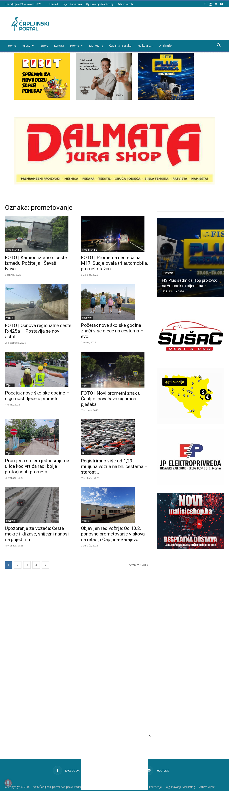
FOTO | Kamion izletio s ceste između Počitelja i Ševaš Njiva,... (36, 263)
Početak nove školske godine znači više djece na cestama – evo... (112, 331)
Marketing (96, 45)
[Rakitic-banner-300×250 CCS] (104, 98)
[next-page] (45, 565)
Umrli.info (165, 45)
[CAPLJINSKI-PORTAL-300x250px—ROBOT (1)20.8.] (42, 98)
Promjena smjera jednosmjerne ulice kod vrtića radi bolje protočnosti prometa (37, 466)
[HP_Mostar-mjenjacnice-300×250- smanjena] (190, 423)
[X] (216, 4)
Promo (74, 45)
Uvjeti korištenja (72, 4)
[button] (218, 46)
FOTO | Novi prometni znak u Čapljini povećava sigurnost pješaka (110, 398)
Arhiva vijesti (125, 4)
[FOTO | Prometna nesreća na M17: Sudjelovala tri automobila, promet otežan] (114, 234)
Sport (44, 45)
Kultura (59, 45)
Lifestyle (86, 317)
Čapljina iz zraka (120, 45)
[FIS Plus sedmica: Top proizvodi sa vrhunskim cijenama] (190, 257)
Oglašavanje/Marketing (99, 4)
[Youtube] (221, 4)
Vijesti (26, 45)
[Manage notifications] (8, 783)
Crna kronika (13, 249)
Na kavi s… (145, 45)
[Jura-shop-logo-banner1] (114, 183)
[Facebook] (204, 4)
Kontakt (53, 4)
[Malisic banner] (190, 548)
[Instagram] (210, 4)
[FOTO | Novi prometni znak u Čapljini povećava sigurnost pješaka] (114, 370)
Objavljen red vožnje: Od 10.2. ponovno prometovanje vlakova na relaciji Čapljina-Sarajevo (113, 534)
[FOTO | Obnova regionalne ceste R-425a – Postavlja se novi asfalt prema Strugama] (38, 302)
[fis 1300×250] (166, 76)
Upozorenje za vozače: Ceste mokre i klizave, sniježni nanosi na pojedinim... (37, 534)
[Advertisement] (190, 629)
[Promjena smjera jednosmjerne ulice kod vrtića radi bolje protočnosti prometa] (38, 437)
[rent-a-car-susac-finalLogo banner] (190, 363)
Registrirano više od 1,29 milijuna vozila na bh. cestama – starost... (114, 466)
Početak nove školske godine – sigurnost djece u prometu (37, 395)
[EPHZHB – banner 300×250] (190, 483)
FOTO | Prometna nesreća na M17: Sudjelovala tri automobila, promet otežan (114, 263)
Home (12, 45)
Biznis (85, 453)
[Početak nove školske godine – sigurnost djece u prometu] (38, 370)
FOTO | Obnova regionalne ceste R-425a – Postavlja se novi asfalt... (38, 331)
